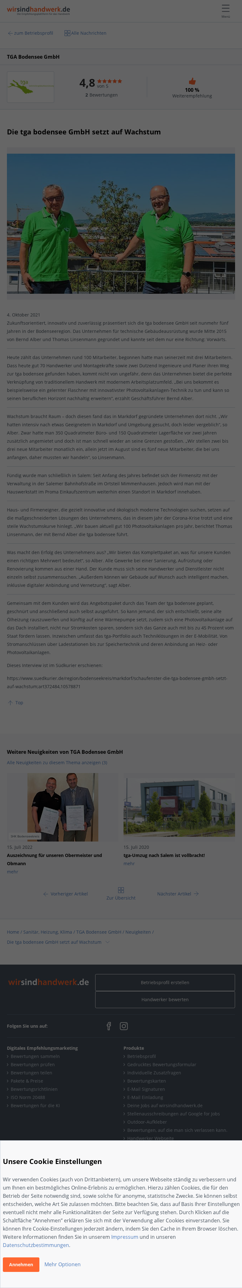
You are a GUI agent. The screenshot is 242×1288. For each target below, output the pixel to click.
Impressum (124, 1236)
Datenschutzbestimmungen (36, 1245)
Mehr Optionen (62, 1264)
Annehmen (21, 1264)
